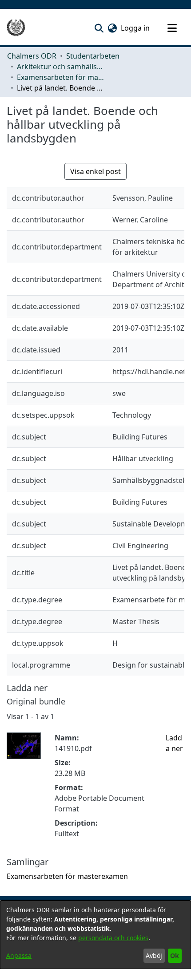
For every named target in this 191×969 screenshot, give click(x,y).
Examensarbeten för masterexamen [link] (61, 77)
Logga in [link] (136, 28)
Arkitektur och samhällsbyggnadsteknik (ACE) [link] (61, 66)
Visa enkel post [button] (95, 171)
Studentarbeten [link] (92, 56)
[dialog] (95, 935)
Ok (174, 955)
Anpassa (19, 955)
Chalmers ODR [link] (31, 56)
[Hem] (16, 28)
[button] (98, 28)
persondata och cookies (113, 937)
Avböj (154, 955)
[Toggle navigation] (171, 28)
